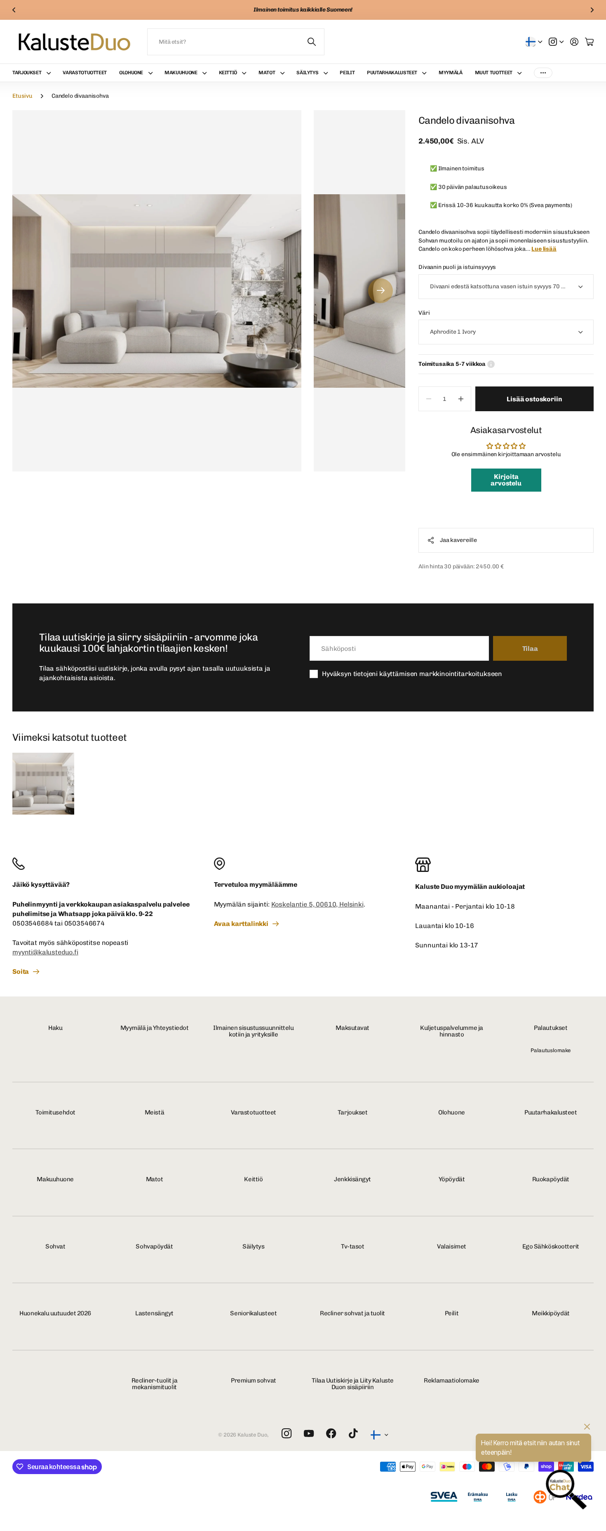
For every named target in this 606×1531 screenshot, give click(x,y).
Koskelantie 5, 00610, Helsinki (317, 904)
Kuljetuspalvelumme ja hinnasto (451, 1031)
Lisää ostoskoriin (534, 399)
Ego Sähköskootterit (550, 1246)
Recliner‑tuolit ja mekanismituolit (155, 1384)
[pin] (303, 863)
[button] (14, 10)
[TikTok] (353, 1434)
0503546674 (84, 923)
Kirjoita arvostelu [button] (506, 480)
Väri (424, 312)
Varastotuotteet (85, 72)
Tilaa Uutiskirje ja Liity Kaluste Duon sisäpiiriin (353, 1384)
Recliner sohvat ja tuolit (352, 1313)
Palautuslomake (551, 1050)
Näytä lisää (543, 73)
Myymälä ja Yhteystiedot (154, 1028)
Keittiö (228, 72)
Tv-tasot (352, 1246)
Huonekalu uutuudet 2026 (55, 1313)
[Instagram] (286, 1434)
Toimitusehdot (55, 1112)
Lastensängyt (154, 1313)
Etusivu (22, 95)
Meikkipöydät (551, 1313)
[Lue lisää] (556, 42)
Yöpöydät (452, 1179)
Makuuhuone (180, 72)
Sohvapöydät (154, 1246)
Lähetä (312, 41)
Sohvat (55, 1246)
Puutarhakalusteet (392, 72)
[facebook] (331, 1434)
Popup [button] (491, 364)
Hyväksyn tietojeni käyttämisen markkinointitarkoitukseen (412, 674)
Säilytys (307, 72)
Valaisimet (451, 1246)
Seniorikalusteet (253, 1313)
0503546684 (32, 923)
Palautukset (550, 1028)
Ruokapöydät (550, 1179)
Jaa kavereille (458, 540)
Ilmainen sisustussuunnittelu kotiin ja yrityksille (253, 1031)
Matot (266, 72)
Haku (55, 1028)
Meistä (154, 1112)
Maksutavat (352, 1028)
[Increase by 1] (461, 398)
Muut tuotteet (493, 72)
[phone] (101, 863)
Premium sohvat (253, 1380)
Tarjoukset (26, 72)
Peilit (347, 72)
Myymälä (450, 72)
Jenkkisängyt (352, 1179)
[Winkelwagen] (589, 42)
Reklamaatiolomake (451, 1380)
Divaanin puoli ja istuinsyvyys (457, 267)
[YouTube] (309, 1434)
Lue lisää (544, 248)
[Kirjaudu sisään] (574, 42)
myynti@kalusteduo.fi (45, 952)
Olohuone (131, 72)
